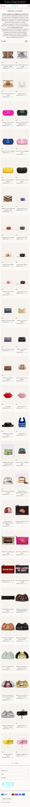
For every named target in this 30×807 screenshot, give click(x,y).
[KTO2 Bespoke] (15, 6)
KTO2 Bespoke (7, 802)
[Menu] (1, 6)
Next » (17, 763)
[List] (28, 41)
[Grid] (26, 41)
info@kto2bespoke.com (17, 27)
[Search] (4, 6)
